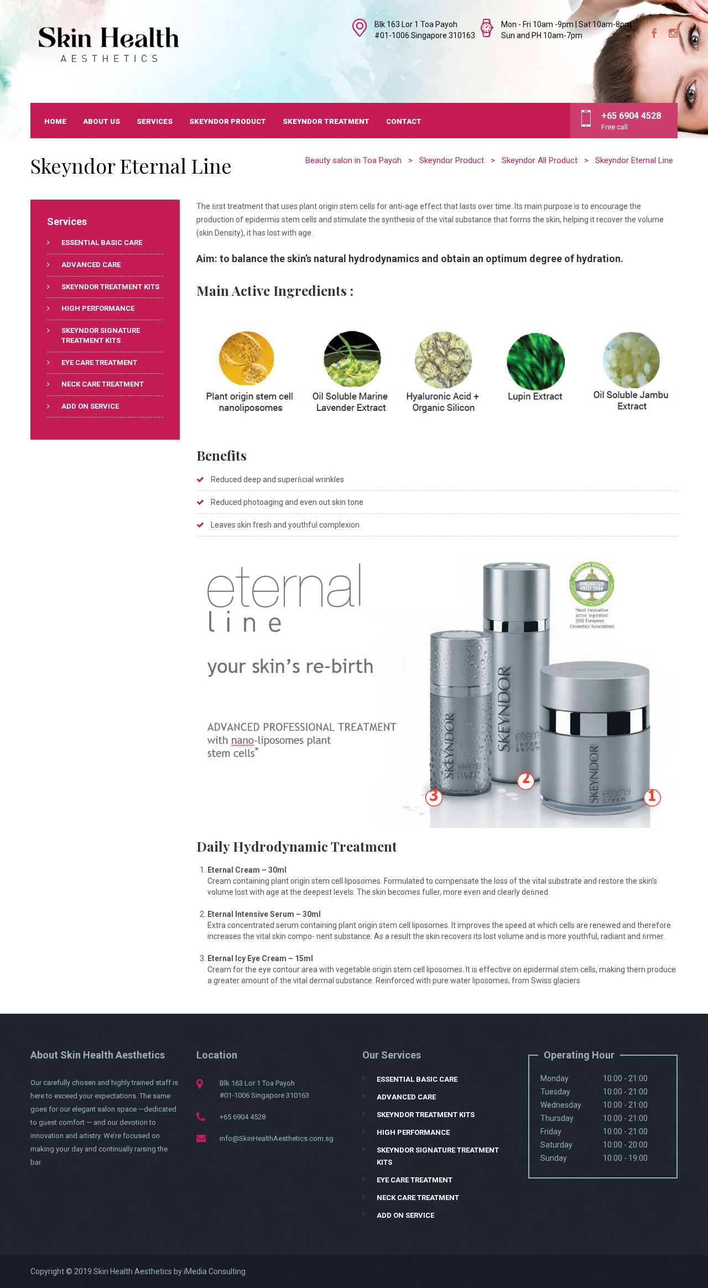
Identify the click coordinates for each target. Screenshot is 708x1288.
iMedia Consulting (215, 1271)
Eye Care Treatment (99, 362)
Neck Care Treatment (102, 384)
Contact (403, 121)
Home (55, 121)
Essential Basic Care (101, 242)
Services (155, 121)
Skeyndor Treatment (326, 121)
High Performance (97, 308)
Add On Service (90, 406)
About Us (101, 121)
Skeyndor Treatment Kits (110, 287)
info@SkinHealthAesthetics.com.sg (277, 1138)
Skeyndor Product (227, 121)
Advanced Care (91, 264)
